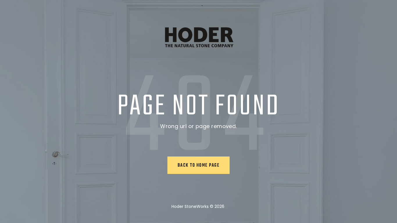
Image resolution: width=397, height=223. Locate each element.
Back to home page (198, 165)
